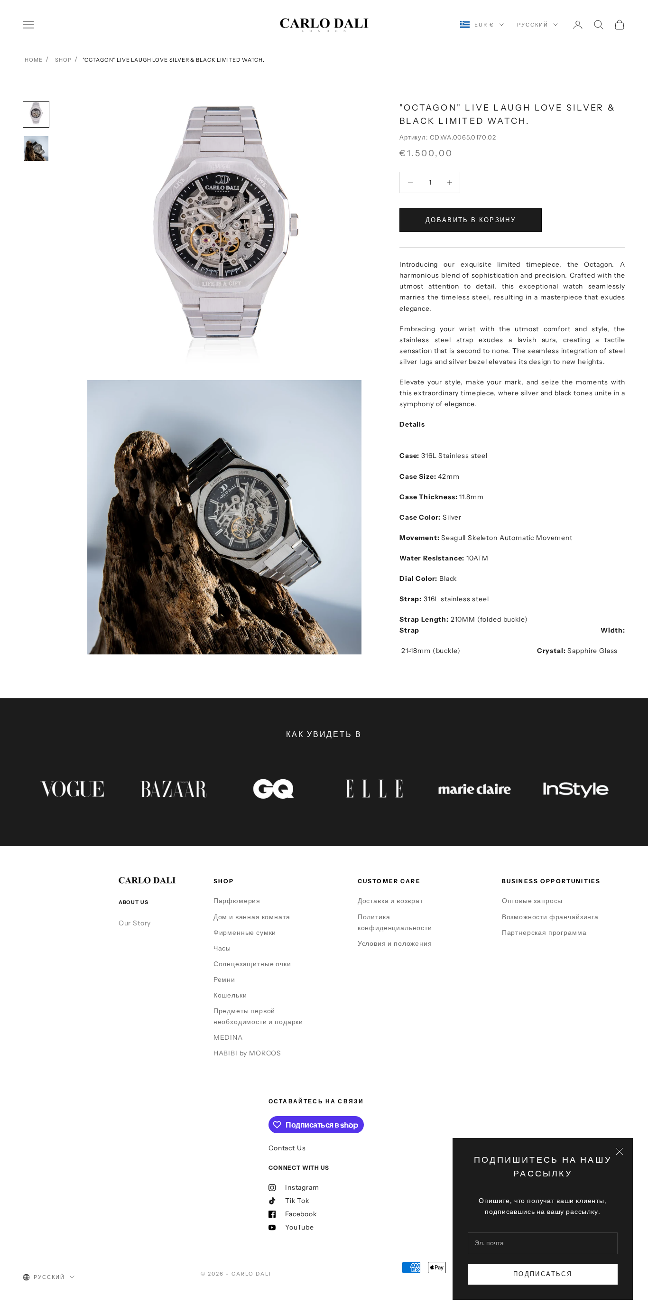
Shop (63, 59)
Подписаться (542, 1274)
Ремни (224, 979)
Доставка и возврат (390, 900)
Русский (532, 24)
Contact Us (286, 1148)
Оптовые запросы (532, 900)
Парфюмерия (236, 900)
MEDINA (228, 1037)
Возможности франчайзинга (550, 917)
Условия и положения (395, 943)
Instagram (302, 1187)
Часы (222, 948)
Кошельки (230, 995)
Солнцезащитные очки (252, 964)
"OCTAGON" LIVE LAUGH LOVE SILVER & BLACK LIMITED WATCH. (174, 59)
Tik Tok (297, 1200)
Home (33, 59)
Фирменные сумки (245, 932)
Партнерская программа (544, 932)
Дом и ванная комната (251, 917)
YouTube (299, 1227)
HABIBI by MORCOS (247, 1053)
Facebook (301, 1214)
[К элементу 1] (36, 114)
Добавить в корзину (471, 220)
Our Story (135, 923)
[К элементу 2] (36, 148)
